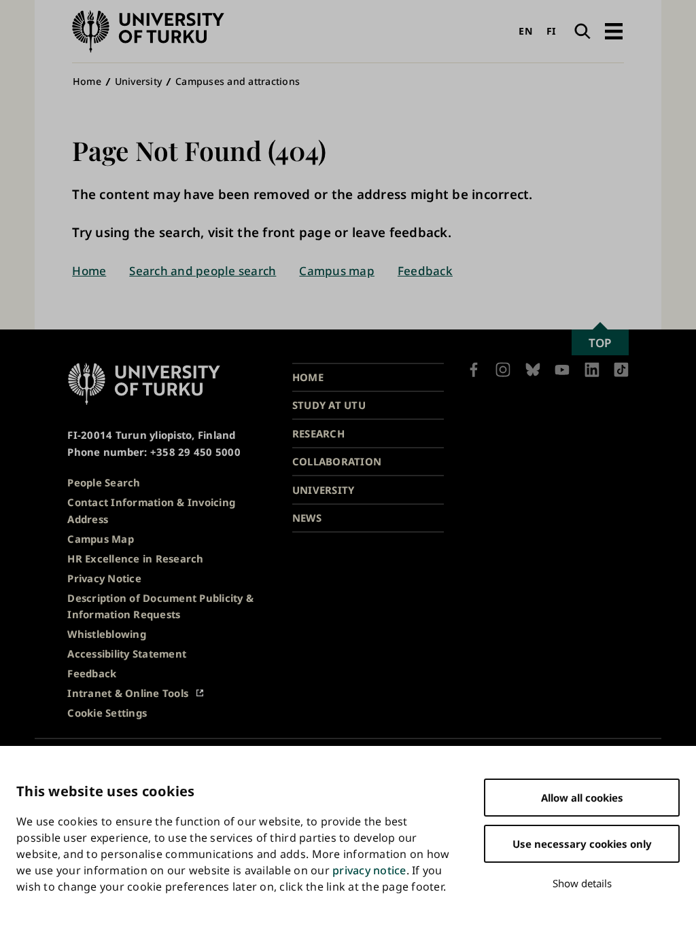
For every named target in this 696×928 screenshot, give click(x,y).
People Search (103, 482)
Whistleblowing (106, 634)
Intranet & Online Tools (127, 693)
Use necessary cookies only (582, 844)
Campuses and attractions (237, 81)
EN (525, 30)
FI (551, 30)
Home (87, 81)
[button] (613, 31)
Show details (582, 883)
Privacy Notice (104, 578)
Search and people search (202, 271)
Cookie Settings (107, 712)
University (138, 81)
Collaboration (336, 461)
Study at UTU (329, 405)
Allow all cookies (582, 797)
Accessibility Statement (126, 653)
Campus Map (100, 539)
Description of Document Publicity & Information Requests (160, 606)
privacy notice (369, 870)
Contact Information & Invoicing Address (151, 510)
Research (318, 433)
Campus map (337, 271)
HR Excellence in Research (135, 558)
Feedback (425, 271)
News (306, 517)
